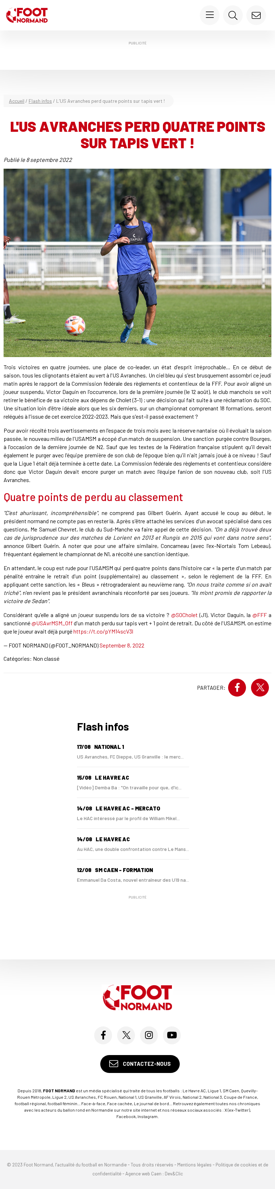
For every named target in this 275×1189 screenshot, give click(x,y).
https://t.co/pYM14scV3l (103, 631)
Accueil (16, 101)
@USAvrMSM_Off (52, 623)
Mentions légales (194, 1165)
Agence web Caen (143, 1173)
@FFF (259, 614)
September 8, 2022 (122, 645)
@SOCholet (184, 614)
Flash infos (40, 101)
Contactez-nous (146, 1063)
